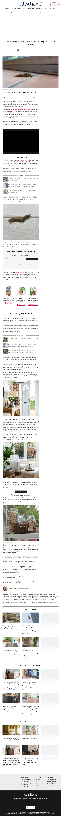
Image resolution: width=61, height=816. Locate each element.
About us (16, 798)
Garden (14, 8)
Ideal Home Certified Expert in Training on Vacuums (16, 602)
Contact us (35, 798)
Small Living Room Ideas (26, 779)
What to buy (48, 8)
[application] (21, 141)
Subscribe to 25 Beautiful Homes (52, 786)
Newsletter (36, 97)
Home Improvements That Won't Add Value (26, 784)
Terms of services (18, 262)
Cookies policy (43, 800)
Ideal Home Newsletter (51, 781)
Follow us (30, 97)
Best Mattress (37, 779)
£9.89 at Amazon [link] (21, 304)
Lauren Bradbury (13, 588)
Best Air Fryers (37, 785)
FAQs (36, 92)
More (54, 8)
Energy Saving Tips (25, 786)
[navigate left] (3, 92)
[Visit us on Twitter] (52, 2)
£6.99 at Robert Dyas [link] (33, 304)
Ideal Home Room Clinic (52, 783)
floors (35, 326)
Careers (19, 803)
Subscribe (55, 5)
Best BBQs (36, 781)
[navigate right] (57, 92)
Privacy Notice (6, 263)
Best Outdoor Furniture (38, 783)
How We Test (17, 800)
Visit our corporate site (45, 812)
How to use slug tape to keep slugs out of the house (22, 92)
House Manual (39, 8)
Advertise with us (43, 798)
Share (6, 97)
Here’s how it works (45, 52)
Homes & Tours (22, 8)
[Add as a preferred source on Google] (30, 807)
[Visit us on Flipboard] (57, 2)
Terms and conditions (26, 800)
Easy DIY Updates (25, 781)
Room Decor (7, 8)
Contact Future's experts (25, 798)
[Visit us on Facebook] (50, 2)
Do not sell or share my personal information (33, 803)
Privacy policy (35, 800)
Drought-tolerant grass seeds (43, 12)
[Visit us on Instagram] (54, 2)
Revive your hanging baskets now (27, 12)
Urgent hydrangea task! (12, 12)
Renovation (31, 8)
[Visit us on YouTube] (59, 2)
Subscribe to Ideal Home (52, 779)
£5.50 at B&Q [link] (9, 303)
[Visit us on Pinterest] (55, 2)
